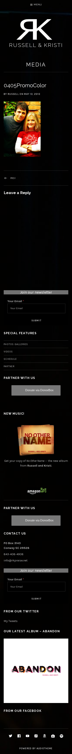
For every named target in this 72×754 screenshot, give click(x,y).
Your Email (15, 301)
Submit (36, 320)
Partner (9, 366)
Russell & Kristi (36, 45)
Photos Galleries (16, 344)
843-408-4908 (13, 554)
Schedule (10, 359)
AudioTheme (45, 748)
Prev (13, 178)
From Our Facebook (23, 711)
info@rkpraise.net (16, 560)
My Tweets (11, 621)
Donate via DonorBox (39, 390)
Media (36, 64)
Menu (38, 4)
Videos (8, 351)
